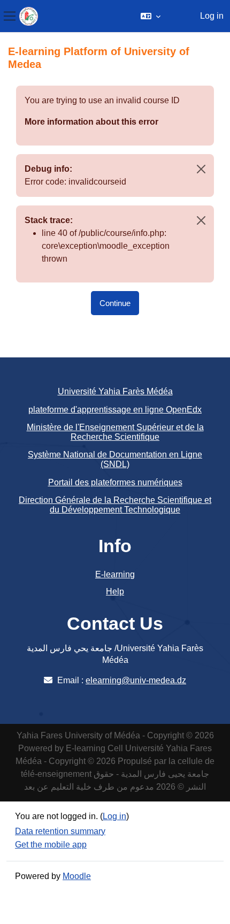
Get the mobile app (51, 844)
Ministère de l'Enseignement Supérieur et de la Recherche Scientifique (115, 432)
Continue (115, 303)
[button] (150, 16)
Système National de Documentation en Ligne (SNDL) (115, 459)
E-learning (115, 574)
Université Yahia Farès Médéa (115, 391)
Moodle (77, 876)
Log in (212, 15)
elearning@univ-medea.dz (136, 680)
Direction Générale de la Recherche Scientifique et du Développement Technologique (115, 504)
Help (115, 591)
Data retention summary (60, 831)
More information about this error (91, 121)
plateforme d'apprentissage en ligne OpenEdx (115, 409)
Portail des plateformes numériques (115, 482)
